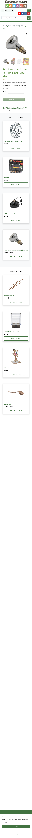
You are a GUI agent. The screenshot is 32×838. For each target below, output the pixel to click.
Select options (16, 257)
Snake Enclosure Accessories (18, 110)
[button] (26, 34)
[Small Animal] (25, 6)
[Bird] (18, 6)
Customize (16, 830)
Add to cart (13, 99)
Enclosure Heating (21, 107)
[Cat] (11, 6)
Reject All (16, 834)
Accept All (16, 826)
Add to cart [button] (16, 148)
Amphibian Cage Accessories (16, 106)
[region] (16, 826)
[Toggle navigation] (29, 10)
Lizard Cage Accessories (9, 108)
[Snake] (21, 6)
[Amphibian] (14, 6)
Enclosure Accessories (11, 25)
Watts (4, 91)
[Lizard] (7, 6)
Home (4, 25)
